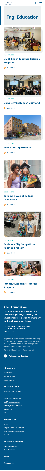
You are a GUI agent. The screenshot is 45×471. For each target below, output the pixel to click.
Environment (8, 409)
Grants (6, 424)
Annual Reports (9, 380)
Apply (6, 456)
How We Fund (10, 419)
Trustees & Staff (9, 376)
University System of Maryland (22, 102)
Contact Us (9, 463)
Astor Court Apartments (18, 147)
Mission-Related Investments (14, 431)
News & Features (9, 450)
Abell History (8, 373)
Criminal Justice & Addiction (13, 406)
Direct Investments (10, 435)
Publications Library (10, 446)
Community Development (12, 398)
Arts (5, 413)
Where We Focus (11, 386)
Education (7, 395)
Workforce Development (12, 402)
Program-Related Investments (14, 428)
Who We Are (9, 368)
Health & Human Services (12, 391)
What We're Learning (13, 441)
